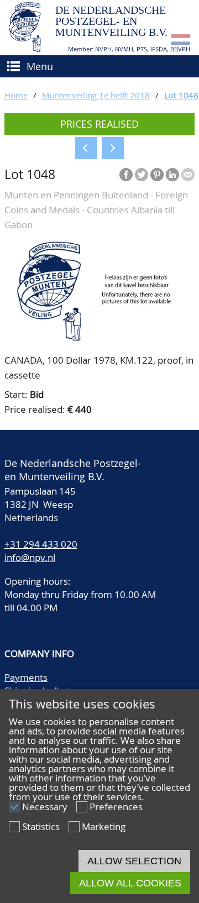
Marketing (103, 826)
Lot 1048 (181, 95)
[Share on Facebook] (126, 174)
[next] (113, 148)
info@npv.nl (29, 557)
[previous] (86, 148)
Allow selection (134, 861)
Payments (26, 677)
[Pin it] (157, 174)
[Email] (188, 174)
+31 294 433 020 (40, 544)
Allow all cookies (130, 883)
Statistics (41, 826)
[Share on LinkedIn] (172, 174)
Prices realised (99, 123)
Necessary (44, 806)
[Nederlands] (180, 41)
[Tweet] (141, 174)
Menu (40, 66)
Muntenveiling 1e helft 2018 (96, 95)
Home (16, 95)
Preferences (116, 806)
